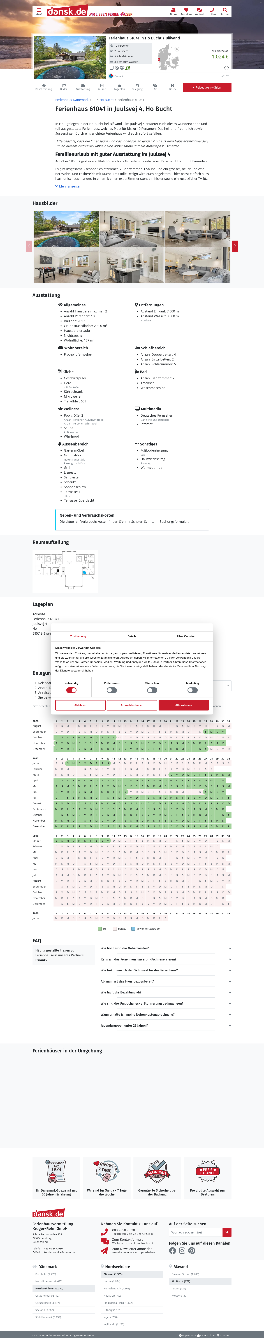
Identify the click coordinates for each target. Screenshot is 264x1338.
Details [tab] (132, 636)
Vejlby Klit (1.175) (114, 1324)
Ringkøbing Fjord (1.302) (118, 1302)
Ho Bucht (106, 100)
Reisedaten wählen (208, 87)
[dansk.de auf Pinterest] (191, 1250)
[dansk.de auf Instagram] (182, 1250)
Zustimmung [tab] (78, 636)
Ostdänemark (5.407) (47, 1295)
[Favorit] (226, 68)
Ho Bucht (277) (181, 1281)
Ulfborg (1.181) (112, 1310)
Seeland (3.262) (44, 1310)
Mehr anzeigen (69, 186)
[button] (39, 11)
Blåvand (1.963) (113, 1274)
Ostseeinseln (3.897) (47, 1302)
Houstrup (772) (112, 1295)
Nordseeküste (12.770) (49, 1288)
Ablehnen (80, 705)
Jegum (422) (179, 1288)
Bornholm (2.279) (45, 1274)
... (94, 100)
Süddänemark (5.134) (48, 1317)
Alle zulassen (183, 705)
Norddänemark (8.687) (48, 1281)
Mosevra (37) (179, 1295)
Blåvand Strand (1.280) (185, 1274)
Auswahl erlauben (132, 705)
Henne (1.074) (112, 1281)
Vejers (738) (110, 1317)
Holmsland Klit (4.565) (117, 1288)
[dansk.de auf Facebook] (172, 1250)
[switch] (112, 690)
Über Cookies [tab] (185, 636)
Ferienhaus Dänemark (72, 100)
